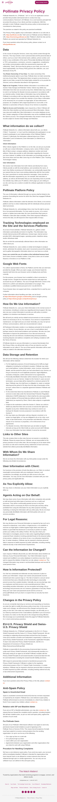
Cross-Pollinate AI (36, 784)
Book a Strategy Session (35, 787)
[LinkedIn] (28, 792)
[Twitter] (26, 792)
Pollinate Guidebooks (23, 787)
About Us (7, 784)
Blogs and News (14, 787)
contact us (42, 560)
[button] (2, 2)
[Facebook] (23, 792)
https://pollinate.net (12, 35)
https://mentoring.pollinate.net (16, 37)
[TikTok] (34, 792)
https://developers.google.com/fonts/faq (18, 296)
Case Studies (13, 784)
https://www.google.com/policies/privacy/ (23, 299)
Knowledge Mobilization (46, 784)
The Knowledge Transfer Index (24, 784)
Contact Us (44, 787)
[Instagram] (31, 792)
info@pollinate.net (9, 44)
